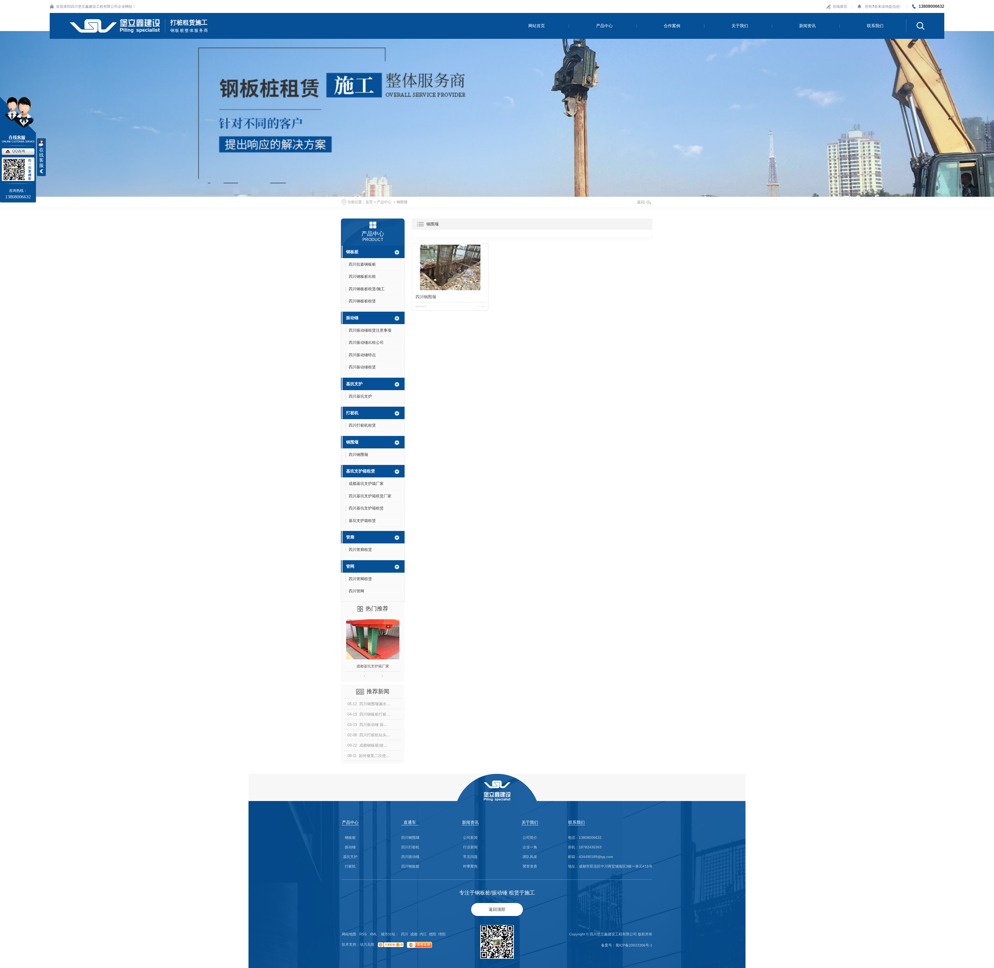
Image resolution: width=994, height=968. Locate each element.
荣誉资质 (530, 866)
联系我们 (875, 26)
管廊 (350, 537)
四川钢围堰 (425, 297)
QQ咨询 (18, 151)
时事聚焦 (470, 866)
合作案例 (672, 26)
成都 (414, 934)
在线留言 (840, 6)
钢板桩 (352, 252)
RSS (363, 934)
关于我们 (740, 26)
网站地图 (349, 934)
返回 (641, 202)
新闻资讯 (807, 26)
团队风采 (530, 857)
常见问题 (470, 857)
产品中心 (604, 26)
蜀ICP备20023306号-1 (634, 945)
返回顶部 (497, 909)
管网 (350, 566)
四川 (404, 934)
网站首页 (536, 26)
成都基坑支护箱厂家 (372, 666)
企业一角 (530, 847)
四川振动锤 (410, 857)
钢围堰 (402, 202)
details (420, 306)
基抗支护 (354, 384)
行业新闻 (470, 847)
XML (373, 934)
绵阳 (441, 934)
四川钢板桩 (410, 866)
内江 (423, 934)
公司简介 (530, 838)
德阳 (432, 934)
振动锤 (352, 318)
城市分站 (388, 934)
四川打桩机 (410, 847)
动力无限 (367, 944)
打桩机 (352, 413)
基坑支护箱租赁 (360, 471)
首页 (369, 202)
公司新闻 (470, 838)
